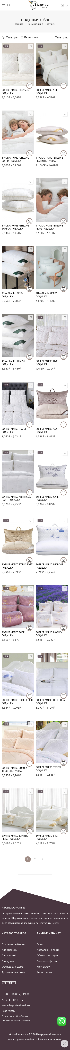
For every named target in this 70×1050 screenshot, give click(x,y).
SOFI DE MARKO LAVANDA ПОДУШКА (49, 634)
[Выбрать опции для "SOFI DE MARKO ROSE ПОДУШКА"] (29, 628)
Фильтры (12, 37)
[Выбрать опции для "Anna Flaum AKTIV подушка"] (63, 289)
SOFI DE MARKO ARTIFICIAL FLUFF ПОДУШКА (16, 498)
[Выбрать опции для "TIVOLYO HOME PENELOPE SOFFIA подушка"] (29, 153)
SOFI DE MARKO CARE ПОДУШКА (47, 498)
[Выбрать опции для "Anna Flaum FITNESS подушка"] (29, 357)
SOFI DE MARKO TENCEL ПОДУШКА (48, 769)
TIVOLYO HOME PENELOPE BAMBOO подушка (15, 227)
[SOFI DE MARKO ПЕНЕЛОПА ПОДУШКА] (52, 674)
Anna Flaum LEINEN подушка (12, 295)
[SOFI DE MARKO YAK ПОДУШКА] (52, 403)
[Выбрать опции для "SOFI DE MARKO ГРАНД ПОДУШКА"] (29, 424)
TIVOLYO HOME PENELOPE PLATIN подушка (49, 159)
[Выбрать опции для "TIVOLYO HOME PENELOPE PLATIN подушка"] (63, 153)
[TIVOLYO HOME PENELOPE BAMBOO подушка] (18, 200)
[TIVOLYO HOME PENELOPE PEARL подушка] (52, 200)
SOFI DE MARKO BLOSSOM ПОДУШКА (15, 91)
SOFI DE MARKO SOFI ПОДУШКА (47, 91)
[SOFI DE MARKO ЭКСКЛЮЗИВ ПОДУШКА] (18, 674)
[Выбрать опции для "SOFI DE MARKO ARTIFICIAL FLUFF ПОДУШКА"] (29, 492)
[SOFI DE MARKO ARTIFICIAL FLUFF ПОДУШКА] (18, 471)
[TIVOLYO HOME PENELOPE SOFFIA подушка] (18, 132)
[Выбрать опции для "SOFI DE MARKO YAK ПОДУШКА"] (63, 424)
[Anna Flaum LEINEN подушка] (18, 267)
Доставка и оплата (48, 949)
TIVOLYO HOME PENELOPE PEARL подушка (49, 227)
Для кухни (8, 961)
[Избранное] (30, 46)
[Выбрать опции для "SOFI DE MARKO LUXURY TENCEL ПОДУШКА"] (29, 764)
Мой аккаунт (45, 966)
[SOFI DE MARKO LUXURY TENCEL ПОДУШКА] (18, 742)
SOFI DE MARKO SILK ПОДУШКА (47, 837)
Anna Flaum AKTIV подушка (46, 295)
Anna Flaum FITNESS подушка (13, 363)
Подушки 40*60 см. (12, 816)
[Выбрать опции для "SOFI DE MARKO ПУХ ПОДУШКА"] (63, 357)
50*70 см (11, 351)
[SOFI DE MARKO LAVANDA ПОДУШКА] (52, 606)
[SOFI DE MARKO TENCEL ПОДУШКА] (52, 742)
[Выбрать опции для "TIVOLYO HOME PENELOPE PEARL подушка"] (63, 221)
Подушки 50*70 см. (12, 76)
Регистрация (44, 972)
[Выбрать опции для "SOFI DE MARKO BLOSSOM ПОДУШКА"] (29, 86)
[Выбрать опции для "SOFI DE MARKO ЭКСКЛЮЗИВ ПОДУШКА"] (29, 696)
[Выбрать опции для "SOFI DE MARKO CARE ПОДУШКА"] (63, 492)
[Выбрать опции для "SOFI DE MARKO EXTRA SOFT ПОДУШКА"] (29, 560)
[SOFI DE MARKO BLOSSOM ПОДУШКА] (18, 64)
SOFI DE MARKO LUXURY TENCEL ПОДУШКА (14, 769)
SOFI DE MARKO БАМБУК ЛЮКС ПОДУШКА (15, 837)
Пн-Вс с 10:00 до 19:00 (16, 994)
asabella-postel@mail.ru (16, 1005)
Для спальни (34, 24)
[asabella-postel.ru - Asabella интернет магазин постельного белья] (39, 5)
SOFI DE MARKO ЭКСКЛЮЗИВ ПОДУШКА (17, 701)
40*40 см (11, 336)
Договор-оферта (47, 961)
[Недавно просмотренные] (64, 1043)
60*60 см (11, 346)
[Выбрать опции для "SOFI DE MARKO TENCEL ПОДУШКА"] (63, 763)
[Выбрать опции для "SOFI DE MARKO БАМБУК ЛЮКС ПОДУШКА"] (29, 831)
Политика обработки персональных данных (16, 1018)
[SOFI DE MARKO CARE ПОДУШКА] (52, 471)
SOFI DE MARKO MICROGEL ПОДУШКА (50, 566)
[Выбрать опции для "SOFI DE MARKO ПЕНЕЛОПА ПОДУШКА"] (63, 696)
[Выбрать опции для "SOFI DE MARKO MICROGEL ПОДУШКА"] (63, 560)
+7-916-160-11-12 (12, 999)
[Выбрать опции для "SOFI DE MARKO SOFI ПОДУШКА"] (63, 86)
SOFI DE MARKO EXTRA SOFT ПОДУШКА (17, 566)
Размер (5, 71)
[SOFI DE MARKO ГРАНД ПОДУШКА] (18, 403)
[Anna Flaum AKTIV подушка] (52, 267)
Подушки (50, 24)
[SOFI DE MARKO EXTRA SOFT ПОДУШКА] (18, 538)
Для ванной (9, 955)
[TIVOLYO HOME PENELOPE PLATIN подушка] (52, 132)
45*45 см (11, 341)
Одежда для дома (12, 966)
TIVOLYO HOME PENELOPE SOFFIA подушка (15, 159)
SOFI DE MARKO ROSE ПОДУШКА (13, 634)
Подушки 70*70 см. (12, 81)
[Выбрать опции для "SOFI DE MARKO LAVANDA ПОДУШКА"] (63, 628)
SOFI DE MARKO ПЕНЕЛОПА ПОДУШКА (50, 701)
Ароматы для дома (13, 972)
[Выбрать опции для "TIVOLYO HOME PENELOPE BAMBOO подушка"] (29, 221)
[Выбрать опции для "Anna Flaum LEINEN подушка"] (29, 289)
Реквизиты (8, 1010)
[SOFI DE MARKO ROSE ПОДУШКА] (18, 606)
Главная (19, 24)
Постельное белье (13, 944)
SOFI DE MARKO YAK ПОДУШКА (46, 430)
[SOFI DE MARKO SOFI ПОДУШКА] (52, 64)
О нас (40, 944)
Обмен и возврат (47, 955)
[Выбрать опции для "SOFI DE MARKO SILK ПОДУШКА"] (63, 831)
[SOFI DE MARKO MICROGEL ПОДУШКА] (52, 538)
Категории (31, 37)
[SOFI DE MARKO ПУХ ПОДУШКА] (52, 335)
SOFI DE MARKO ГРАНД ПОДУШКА (14, 430)
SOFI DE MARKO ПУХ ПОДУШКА (47, 363)
